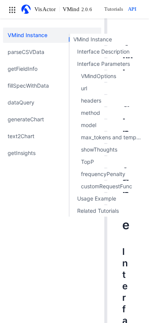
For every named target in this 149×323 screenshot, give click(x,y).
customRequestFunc (106, 186)
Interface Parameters (103, 63)
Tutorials (113, 9)
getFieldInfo (22, 68)
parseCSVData (26, 52)
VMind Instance (27, 35)
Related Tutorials (98, 210)
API (132, 9)
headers (91, 100)
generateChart (26, 119)
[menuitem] (52, 35)
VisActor (45, 9)
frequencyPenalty (103, 174)
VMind (77, 9)
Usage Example (96, 198)
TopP (87, 161)
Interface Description (103, 51)
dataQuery (21, 102)
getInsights (22, 153)
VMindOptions (98, 76)
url (84, 88)
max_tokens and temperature (113, 137)
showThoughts (99, 149)
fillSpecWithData (28, 85)
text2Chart (21, 136)
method (90, 112)
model (88, 125)
